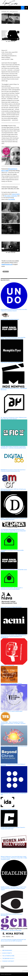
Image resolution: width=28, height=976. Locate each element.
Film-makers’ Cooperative (10, 195)
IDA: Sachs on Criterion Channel (8, 809)
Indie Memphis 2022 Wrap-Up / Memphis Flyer (11, 362)
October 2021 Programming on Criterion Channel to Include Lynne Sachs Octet (13, 828)
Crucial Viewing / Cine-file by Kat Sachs (10, 319)
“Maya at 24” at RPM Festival (7, 665)
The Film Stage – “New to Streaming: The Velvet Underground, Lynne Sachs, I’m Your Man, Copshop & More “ (13, 723)
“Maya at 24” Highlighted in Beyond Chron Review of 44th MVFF (13, 764)
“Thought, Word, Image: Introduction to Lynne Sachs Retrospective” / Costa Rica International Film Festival (13, 447)
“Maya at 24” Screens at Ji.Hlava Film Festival (11, 607)
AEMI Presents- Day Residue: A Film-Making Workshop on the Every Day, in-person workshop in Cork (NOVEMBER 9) (13, 636)
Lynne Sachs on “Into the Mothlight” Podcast (11, 683)
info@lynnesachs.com (6, 264)
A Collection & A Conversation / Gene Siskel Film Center (14, 569)
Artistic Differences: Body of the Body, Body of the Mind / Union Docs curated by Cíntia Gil (14, 310)
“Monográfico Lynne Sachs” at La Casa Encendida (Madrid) (12, 551)
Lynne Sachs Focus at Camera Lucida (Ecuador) (11, 711)
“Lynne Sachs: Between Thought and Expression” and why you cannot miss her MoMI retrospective (13, 940)
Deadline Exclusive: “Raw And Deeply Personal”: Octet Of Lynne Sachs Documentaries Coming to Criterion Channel (13, 888)
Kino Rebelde (12, 199)
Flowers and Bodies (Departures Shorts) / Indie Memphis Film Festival (14, 389)
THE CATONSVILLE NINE (8, 955)
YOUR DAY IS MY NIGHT (8, 961)
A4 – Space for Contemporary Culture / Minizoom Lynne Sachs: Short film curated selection (14, 418)
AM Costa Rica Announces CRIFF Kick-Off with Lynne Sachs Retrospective (13, 489)
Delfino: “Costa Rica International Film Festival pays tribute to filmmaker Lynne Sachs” (14, 519)
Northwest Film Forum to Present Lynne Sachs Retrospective (11, 914)
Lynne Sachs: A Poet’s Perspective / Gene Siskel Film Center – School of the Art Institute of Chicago (13, 338)
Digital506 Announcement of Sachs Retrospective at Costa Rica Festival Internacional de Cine (13, 470)
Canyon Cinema (16, 194)
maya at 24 (6, 271)
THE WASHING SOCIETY (8, 958)
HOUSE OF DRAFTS (7, 953)
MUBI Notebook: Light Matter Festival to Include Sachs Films (14, 794)
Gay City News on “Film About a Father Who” (11, 930)
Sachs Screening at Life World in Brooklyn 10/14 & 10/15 (14, 746)
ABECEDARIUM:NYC (7, 950)
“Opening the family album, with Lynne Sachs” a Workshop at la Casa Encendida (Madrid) (12, 588)
